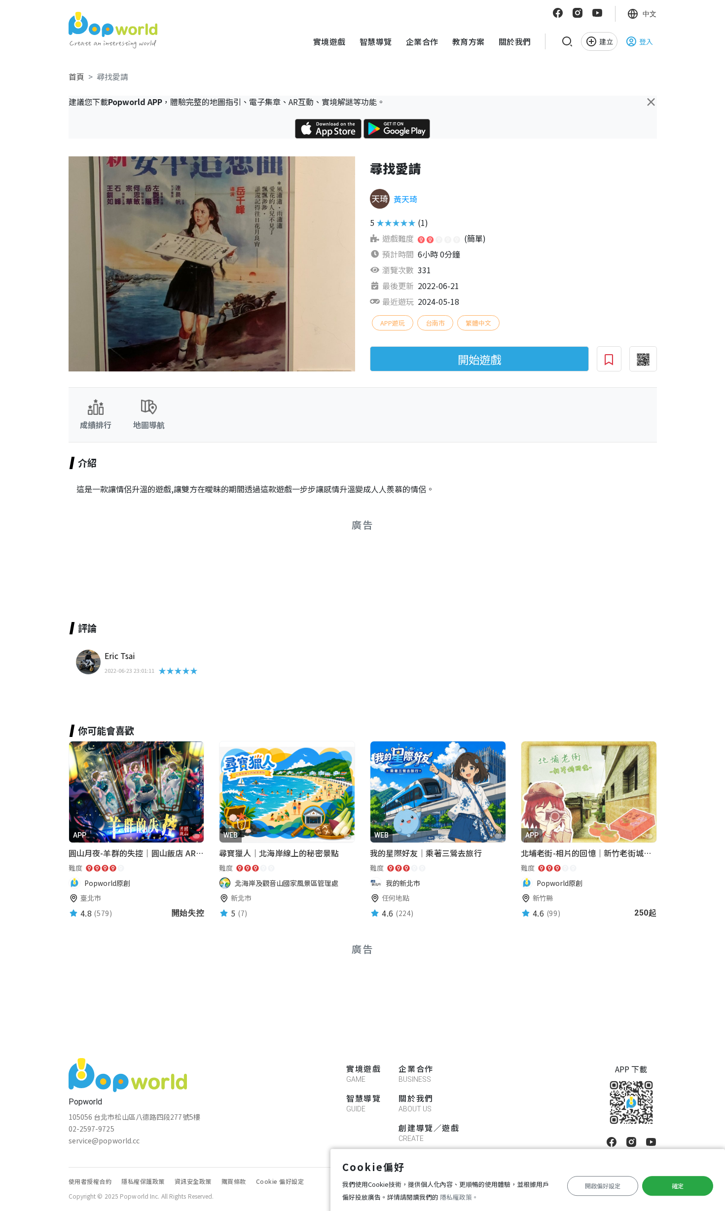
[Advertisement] (216, 564)
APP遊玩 (392, 323)
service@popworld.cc (104, 1140)
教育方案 (468, 41)
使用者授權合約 (90, 1181)
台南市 (435, 323)
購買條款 (233, 1181)
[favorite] (196, 836)
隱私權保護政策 (143, 1181)
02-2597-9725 (91, 1129)
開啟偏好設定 (602, 1185)
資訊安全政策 (193, 1181)
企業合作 (422, 41)
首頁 (76, 76)
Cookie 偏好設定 (280, 1181)
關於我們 (515, 41)
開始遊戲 (479, 359)
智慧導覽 (376, 41)
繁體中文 (478, 323)
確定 (678, 1185)
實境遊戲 (329, 41)
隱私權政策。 (459, 1197)
